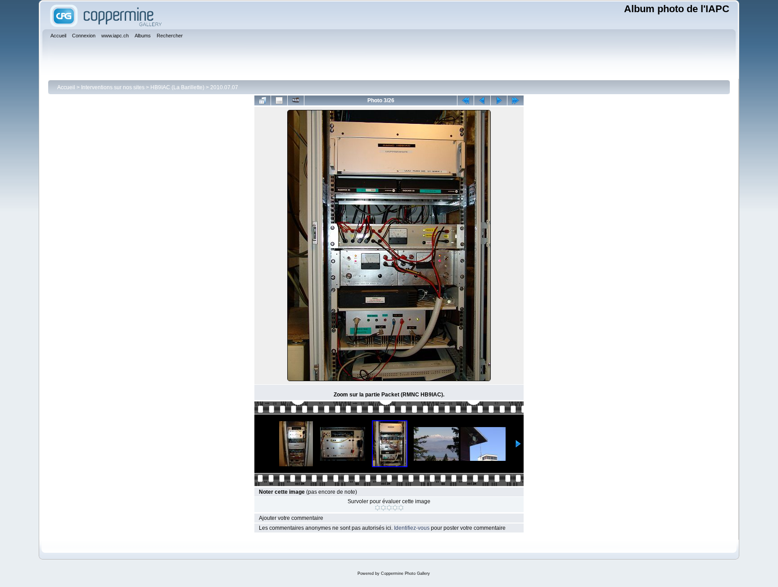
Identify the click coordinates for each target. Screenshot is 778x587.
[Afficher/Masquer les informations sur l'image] (279, 100)
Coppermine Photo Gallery (405, 573)
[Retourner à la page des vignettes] (262, 100)
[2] (383, 508)
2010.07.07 (224, 87)
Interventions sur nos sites (113, 87)
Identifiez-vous (412, 528)
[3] (389, 508)
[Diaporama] (296, 100)
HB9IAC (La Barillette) (177, 87)
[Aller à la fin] (515, 100)
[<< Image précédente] (482, 100)
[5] (401, 508)
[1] (377, 508)
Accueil (66, 87)
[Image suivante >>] (499, 100)
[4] (395, 508)
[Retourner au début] (465, 100)
